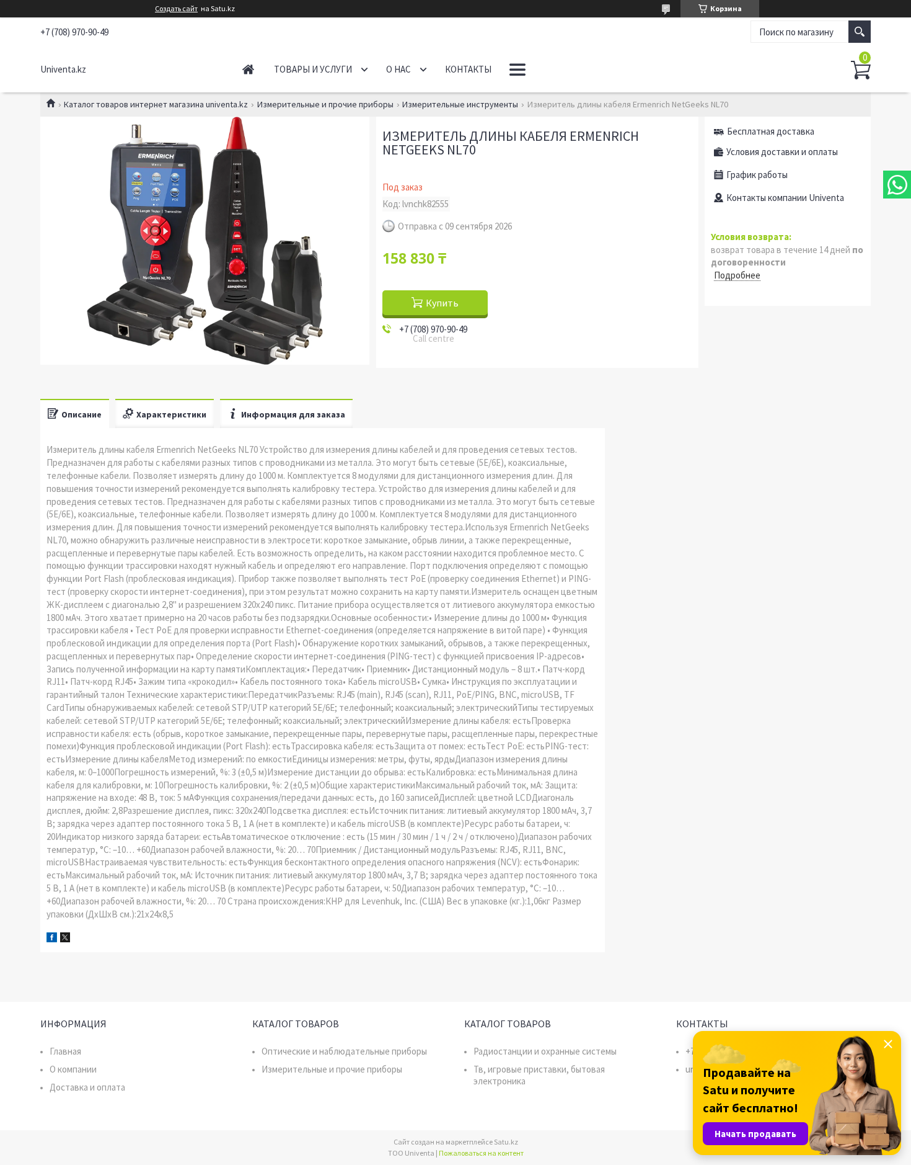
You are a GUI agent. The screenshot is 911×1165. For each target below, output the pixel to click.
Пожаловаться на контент (481, 1153)
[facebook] (51, 939)
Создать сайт (176, 8)
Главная (248, 69)
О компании (73, 1069)
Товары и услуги (313, 69)
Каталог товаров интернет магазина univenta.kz (156, 104)
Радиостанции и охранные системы (545, 1051)
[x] (65, 939)
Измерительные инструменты (460, 104)
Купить (442, 303)
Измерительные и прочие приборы (325, 104)
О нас (398, 69)
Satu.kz (506, 1141)
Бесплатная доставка (770, 131)
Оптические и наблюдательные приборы (344, 1051)
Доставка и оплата (87, 1087)
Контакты (468, 69)
